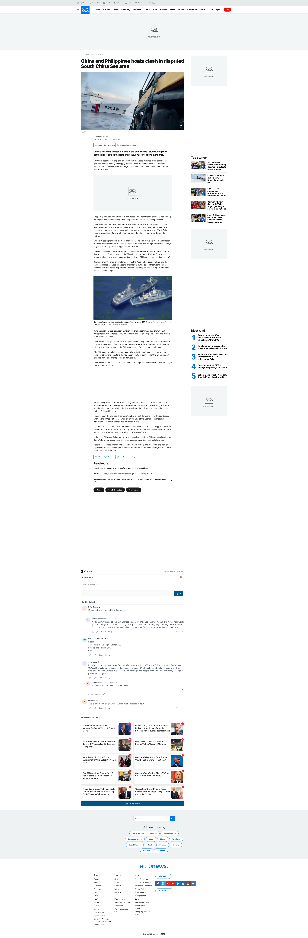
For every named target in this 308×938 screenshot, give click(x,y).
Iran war (146, 851)
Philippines (101, 55)
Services (117, 875)
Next (155, 9)
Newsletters (163, 891)
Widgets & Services (122, 902)
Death (150, 845)
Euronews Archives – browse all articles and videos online (102, 921)
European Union (135, 839)
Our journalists (99, 916)
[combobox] (162, 3)
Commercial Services (143, 882)
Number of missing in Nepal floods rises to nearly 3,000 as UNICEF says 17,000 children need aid (129, 480)
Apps (116, 896)
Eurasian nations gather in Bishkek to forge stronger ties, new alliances (121, 468)
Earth (172, 9)
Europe (106, 9)
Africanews (118, 906)
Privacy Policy (140, 892)
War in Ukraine (170, 833)
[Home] (81, 55)
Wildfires (176, 839)
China (98, 490)
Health (181, 9)
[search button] (150, 3)
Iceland (176, 845)
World (115, 9)
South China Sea (115, 490)
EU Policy (125, 9)
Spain (151, 839)
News (87, 55)
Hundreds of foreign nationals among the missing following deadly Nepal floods (124, 474)
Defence (162, 845)
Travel (147, 9)
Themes (97, 875)
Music (162, 839)
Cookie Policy (140, 889)
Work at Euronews (142, 902)
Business (137, 9)
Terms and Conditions (143, 886)
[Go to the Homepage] (85, 10)
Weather (117, 886)
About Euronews (141, 879)
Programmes (99, 912)
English (82, 3)
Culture (163, 9)
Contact (138, 899)
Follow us (118, 892)
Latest (97, 9)
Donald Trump (135, 845)
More (137, 875)
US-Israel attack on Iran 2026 (144, 833)
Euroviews (192, 9)
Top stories (199, 157)
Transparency (140, 896)
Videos (96, 909)
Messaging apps (120, 899)
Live (227, 10)
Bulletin (117, 882)
